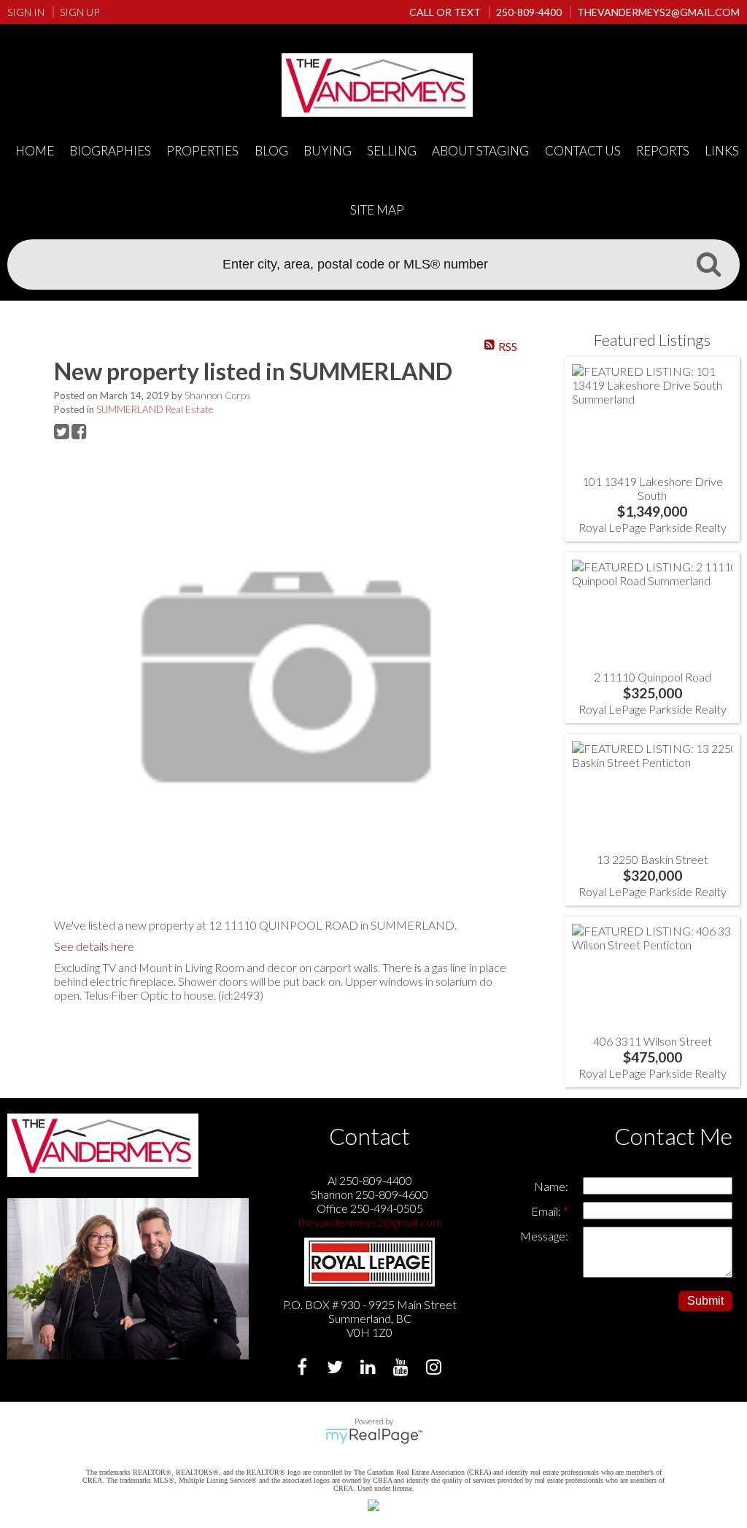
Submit (705, 1300)
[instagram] (435, 1368)
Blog (271, 150)
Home (34, 150)
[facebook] (303, 1368)
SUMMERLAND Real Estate (154, 409)
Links (722, 150)
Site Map (377, 209)
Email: (547, 1211)
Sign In (25, 12)
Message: (544, 1236)
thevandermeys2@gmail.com (370, 1222)
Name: (551, 1186)
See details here (94, 946)
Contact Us (583, 150)
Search (708, 263)
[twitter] (336, 1368)
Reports (662, 150)
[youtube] (402, 1368)
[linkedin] (369, 1368)
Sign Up (79, 12)
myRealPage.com (374, 1436)
